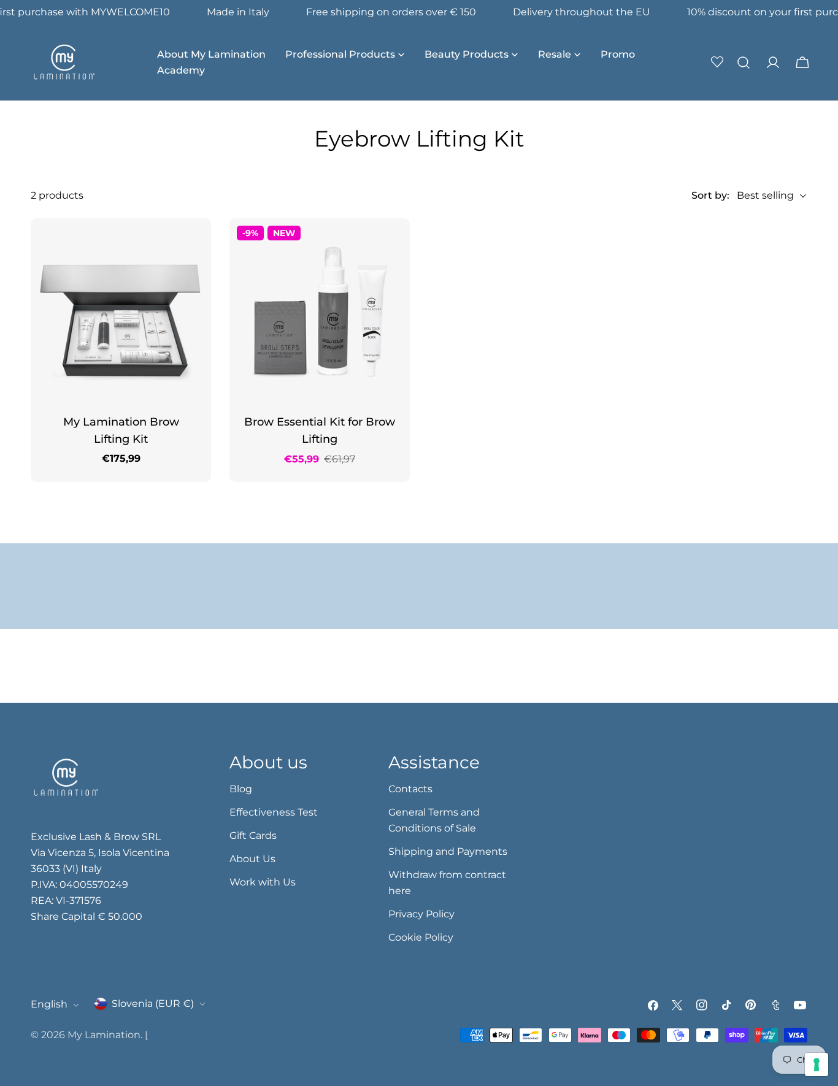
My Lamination (103, 1035)
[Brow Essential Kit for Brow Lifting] (319, 308)
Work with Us (262, 882)
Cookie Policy (420, 937)
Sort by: (710, 195)
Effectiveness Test (273, 812)
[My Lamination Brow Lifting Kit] (121, 308)
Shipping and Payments (447, 851)
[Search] (743, 62)
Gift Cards (253, 835)
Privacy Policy (421, 914)
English (49, 1005)
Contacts (410, 789)
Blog (240, 789)
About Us (252, 859)
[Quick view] (193, 245)
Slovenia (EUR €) (153, 1003)
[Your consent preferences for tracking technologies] (816, 1064)
